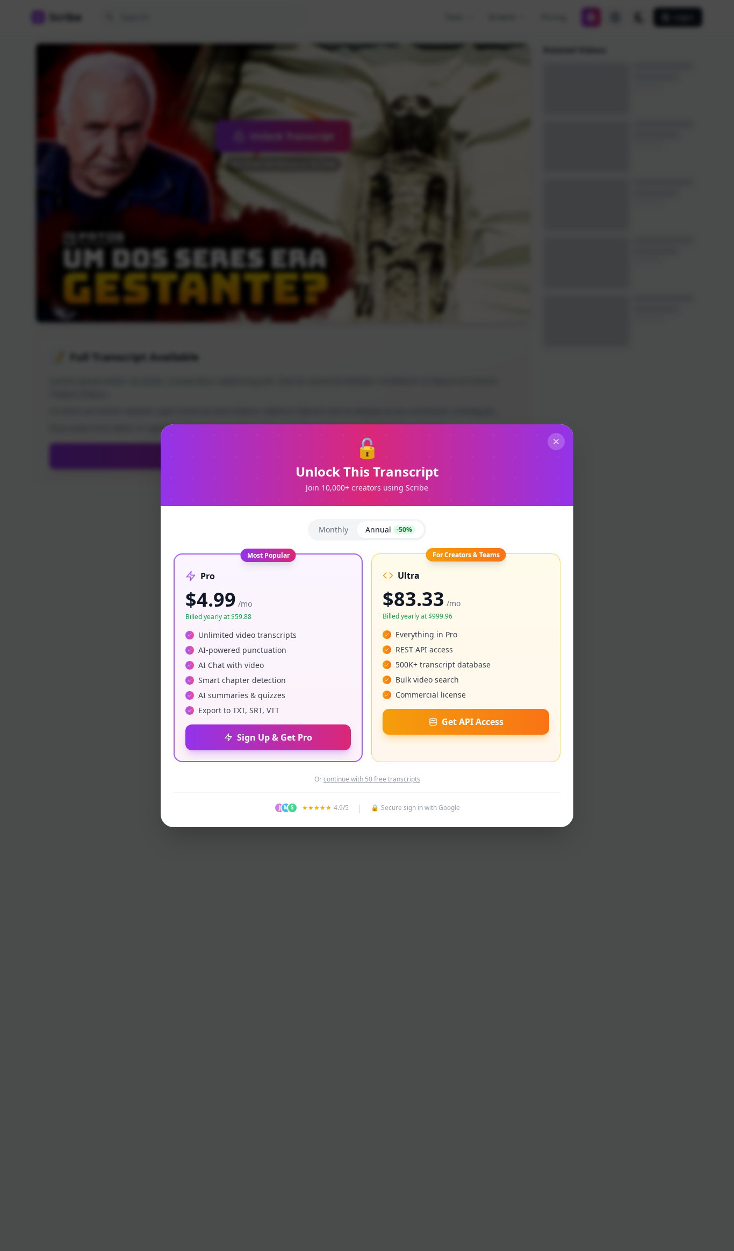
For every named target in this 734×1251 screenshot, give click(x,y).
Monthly (333, 529)
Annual (388, 529)
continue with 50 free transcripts (371, 779)
